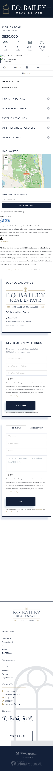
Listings (10, 270)
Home (4, 270)
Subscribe (21, 405)
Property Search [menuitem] (7, 642)
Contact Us (10, 325)
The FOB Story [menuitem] (7, 653)
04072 (30, 270)
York (19, 270)
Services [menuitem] (5, 646)
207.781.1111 (12, 317)
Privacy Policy (5, 241)
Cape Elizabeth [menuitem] (7, 678)
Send (20, 501)
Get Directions (26, 205)
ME (15, 270)
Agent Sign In (17, 736)
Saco (24, 270)
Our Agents (19, 325)
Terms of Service (10, 512)
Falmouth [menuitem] (5, 667)
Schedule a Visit (36, 428)
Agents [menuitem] (4, 649)
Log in (7, 704)
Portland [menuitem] (5, 674)
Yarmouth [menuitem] (5, 670)
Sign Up (17, 704)
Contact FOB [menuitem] (6, 638)
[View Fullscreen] (6, 168)
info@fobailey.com (11, 698)
